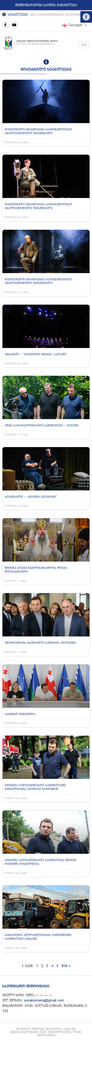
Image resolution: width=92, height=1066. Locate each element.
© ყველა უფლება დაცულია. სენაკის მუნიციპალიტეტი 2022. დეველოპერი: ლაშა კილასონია (46, 1032)
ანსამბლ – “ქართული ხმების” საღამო (36, 354)
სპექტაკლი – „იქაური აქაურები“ (31, 496)
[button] (86, 17)
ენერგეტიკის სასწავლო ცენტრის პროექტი (40, 642)
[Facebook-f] (5, 25)
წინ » (66, 966)
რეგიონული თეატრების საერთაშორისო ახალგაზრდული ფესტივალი (38, 131)
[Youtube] (14, 25)
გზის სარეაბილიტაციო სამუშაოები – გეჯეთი (42, 425)
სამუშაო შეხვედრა (20, 714)
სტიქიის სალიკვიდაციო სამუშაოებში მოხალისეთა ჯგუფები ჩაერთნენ (35, 787)
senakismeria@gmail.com (44, 1000)
